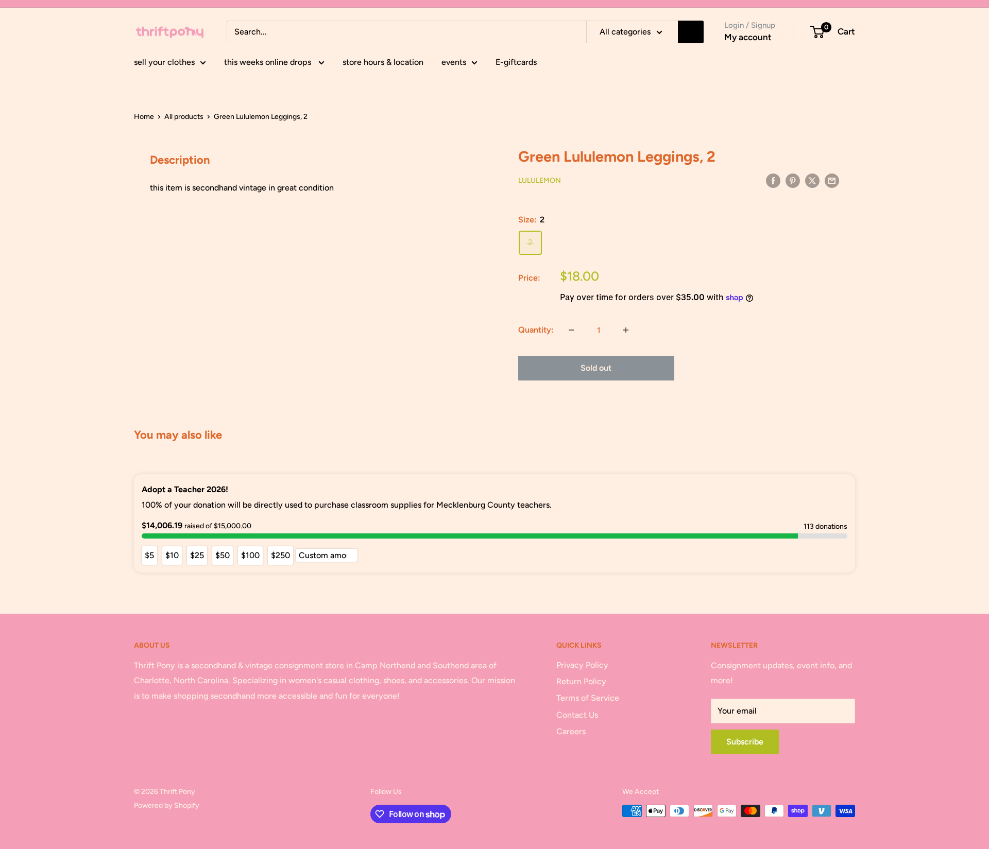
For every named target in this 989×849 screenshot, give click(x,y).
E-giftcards (516, 62)
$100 (250, 555)
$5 (149, 555)
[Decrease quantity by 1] (571, 330)
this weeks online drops (268, 62)
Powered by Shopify (166, 805)
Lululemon (539, 180)
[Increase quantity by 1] (626, 330)
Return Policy (581, 681)
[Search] (691, 32)
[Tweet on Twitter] (812, 180)
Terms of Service (587, 698)
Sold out (596, 368)
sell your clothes (164, 62)
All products (183, 116)
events (453, 62)
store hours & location (383, 62)
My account (748, 37)
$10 (172, 555)
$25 (197, 555)
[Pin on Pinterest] (793, 180)
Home (144, 116)
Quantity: (536, 330)
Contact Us (577, 715)
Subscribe (744, 742)
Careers (571, 731)
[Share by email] (832, 180)
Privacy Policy (582, 665)
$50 (222, 555)
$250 (280, 555)
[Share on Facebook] (773, 180)
